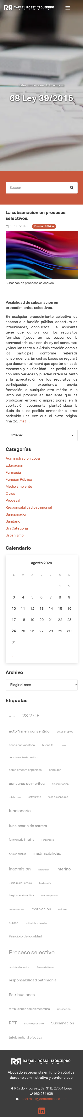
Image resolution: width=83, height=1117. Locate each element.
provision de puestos (19, 967)
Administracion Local (23, 458)
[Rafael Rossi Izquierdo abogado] (30, 8)
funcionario (20, 811)
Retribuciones (22, 995)
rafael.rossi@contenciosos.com (43, 1099)
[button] (70, 7)
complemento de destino (23, 757)
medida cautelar (16, 910)
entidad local (15, 797)
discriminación (60, 784)
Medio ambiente (19, 486)
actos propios (65, 732)
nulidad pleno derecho (36, 923)
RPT (13, 1023)
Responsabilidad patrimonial (29, 507)
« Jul (15, 656)
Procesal (13, 500)
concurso (55, 770)
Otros (10, 493)
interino (64, 869)
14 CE (12, 717)
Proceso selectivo (32, 952)
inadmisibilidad (47, 854)
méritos (62, 909)
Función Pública (19, 480)
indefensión (43, 870)
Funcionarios (48, 840)
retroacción (63, 1009)
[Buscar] (71, 187)
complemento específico (25, 770)
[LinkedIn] (41, 1110)
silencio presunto (34, 1023)
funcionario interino (21, 839)
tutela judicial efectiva (25, 1037)
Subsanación (62, 1023)
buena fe (48, 745)
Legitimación (45, 883)
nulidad (13, 923)
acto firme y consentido (29, 731)
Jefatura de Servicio (20, 883)
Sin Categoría (17, 528)
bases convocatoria (22, 745)
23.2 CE (31, 715)
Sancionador (16, 514)
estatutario (34, 797)
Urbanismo (15, 535)
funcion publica (17, 854)
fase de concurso (58, 797)
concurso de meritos (27, 784)
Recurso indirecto (45, 967)
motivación (41, 909)
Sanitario (13, 521)
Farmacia (13, 473)
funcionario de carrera (28, 826)
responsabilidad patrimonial (33, 980)
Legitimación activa (21, 895)
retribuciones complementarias (29, 1009)
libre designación (49, 896)
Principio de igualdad (25, 936)
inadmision (20, 869)
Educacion (14, 465)
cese (63, 745)
